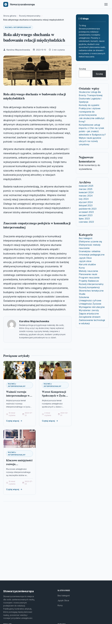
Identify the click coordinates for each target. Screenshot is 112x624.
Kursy (82, 267)
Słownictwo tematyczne (91, 290)
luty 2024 (84, 199)
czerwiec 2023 (86, 221)
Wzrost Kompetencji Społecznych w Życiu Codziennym (54, 395)
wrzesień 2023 (86, 212)
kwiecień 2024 (86, 192)
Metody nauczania (88, 271)
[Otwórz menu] (106, 4)
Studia (82, 294)
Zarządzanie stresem (89, 316)
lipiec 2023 (84, 218)
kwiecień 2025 (86, 185)
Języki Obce (85, 258)
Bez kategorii (85, 238)
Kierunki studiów (87, 264)
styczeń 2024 (86, 202)
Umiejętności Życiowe (90, 303)
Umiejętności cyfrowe (90, 300)
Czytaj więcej (12, 421)
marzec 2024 (86, 195)
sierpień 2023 (85, 215)
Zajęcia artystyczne (89, 313)
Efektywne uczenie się (90, 241)
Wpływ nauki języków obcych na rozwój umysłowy (90, 141)
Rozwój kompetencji (89, 287)
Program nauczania (89, 277)
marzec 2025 (85, 189)
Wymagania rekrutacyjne (92, 307)
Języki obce (85, 261)
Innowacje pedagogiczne (91, 254)
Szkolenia (84, 297)
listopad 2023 (85, 205)
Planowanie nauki (88, 274)
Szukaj (82, 68)
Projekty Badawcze (89, 280)
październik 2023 (87, 208)
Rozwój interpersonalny (18, 27)
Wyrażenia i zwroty (89, 310)
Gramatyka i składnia (89, 251)
